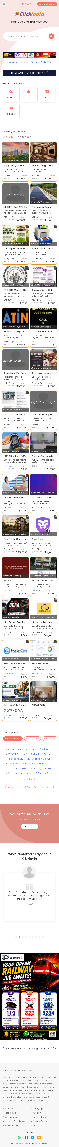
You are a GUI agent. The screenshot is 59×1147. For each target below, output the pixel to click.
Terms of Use (39, 1116)
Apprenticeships (14, 787)
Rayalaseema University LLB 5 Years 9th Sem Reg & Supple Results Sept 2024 (30, 773)
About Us (8, 1108)
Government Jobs (13, 738)
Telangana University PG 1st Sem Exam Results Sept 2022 (30, 758)
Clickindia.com (21, 1143)
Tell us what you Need (28, 72)
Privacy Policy (40, 1121)
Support (37, 1112)
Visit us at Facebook (14, 1121)
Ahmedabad (23, 62)
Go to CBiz (29, 826)
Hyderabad (9, 62)
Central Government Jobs (38, 787)
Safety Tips (38, 1108)
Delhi (43, 62)
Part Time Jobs (32, 738)
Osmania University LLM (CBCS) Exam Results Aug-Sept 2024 (30, 768)
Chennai (35, 62)
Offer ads (8, 136)
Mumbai (51, 62)
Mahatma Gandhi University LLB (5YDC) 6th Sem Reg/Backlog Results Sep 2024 (30, 763)
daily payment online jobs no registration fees (28, 1048)
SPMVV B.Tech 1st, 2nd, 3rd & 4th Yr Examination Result (30, 754)
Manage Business (47, 4)
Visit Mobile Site (11, 1125)
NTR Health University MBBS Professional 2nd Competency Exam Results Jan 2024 (30, 749)
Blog (35, 1125)
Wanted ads (24, 136)
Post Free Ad (9, 1112)
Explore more (29, 779)
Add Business (10, 1116)
